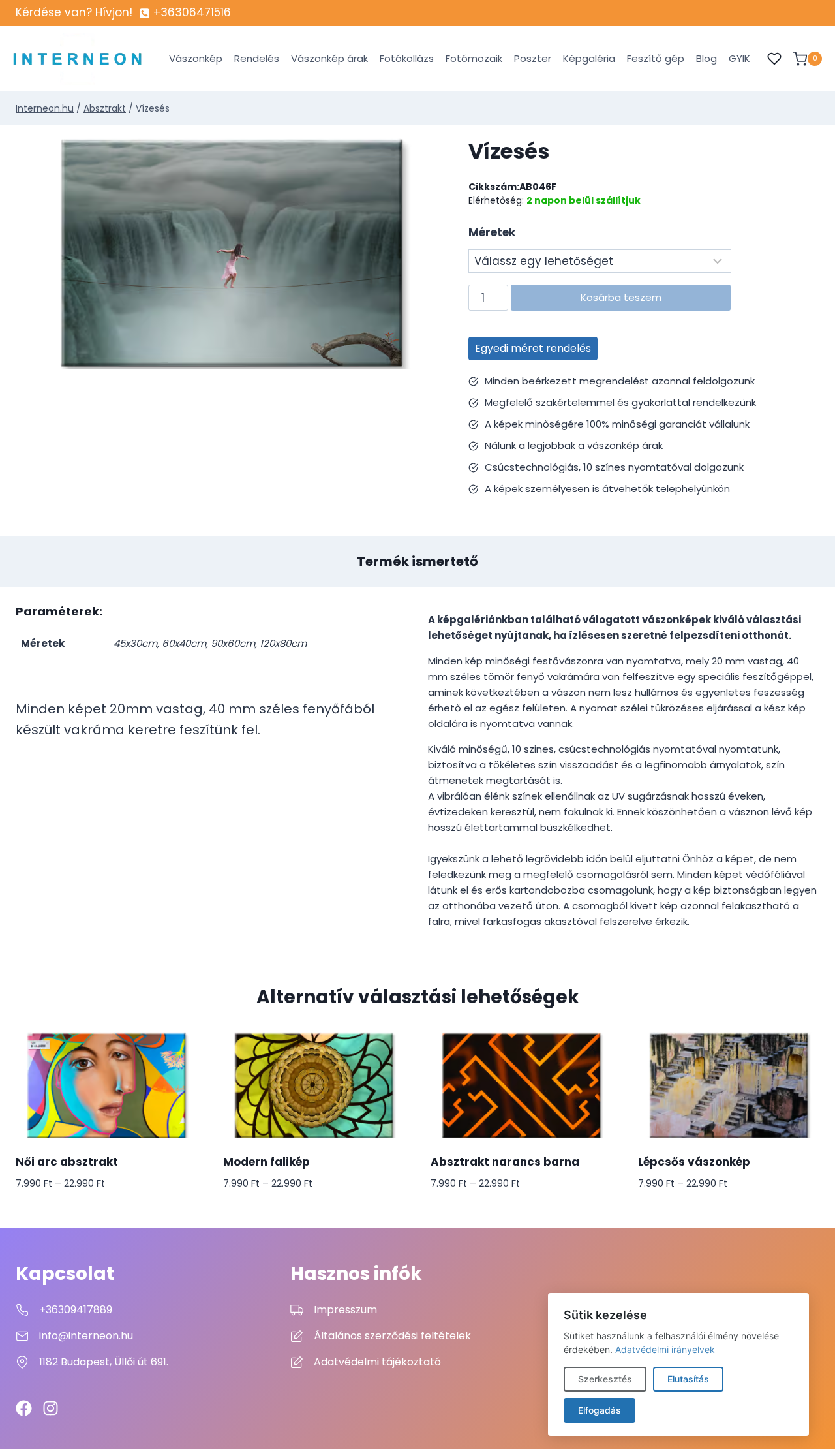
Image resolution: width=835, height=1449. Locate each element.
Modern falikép (266, 1162)
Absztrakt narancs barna (505, 1162)
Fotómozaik (474, 58)
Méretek (491, 232)
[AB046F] (231, 253)
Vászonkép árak (329, 58)
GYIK (739, 58)
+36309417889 (75, 1309)
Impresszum (345, 1309)
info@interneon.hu (86, 1335)
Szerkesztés (605, 1378)
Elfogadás (599, 1410)
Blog (706, 58)
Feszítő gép (655, 58)
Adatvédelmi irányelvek (665, 1349)
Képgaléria (589, 58)
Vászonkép (195, 58)
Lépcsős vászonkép (694, 1162)
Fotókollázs (407, 58)
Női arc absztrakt (67, 1162)
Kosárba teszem (621, 297)
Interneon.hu (45, 108)
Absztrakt (105, 108)
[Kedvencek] (774, 58)
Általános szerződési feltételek (392, 1335)
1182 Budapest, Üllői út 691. (103, 1361)
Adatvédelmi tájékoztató (377, 1361)
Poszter (532, 58)
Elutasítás (688, 1378)
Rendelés (256, 58)
